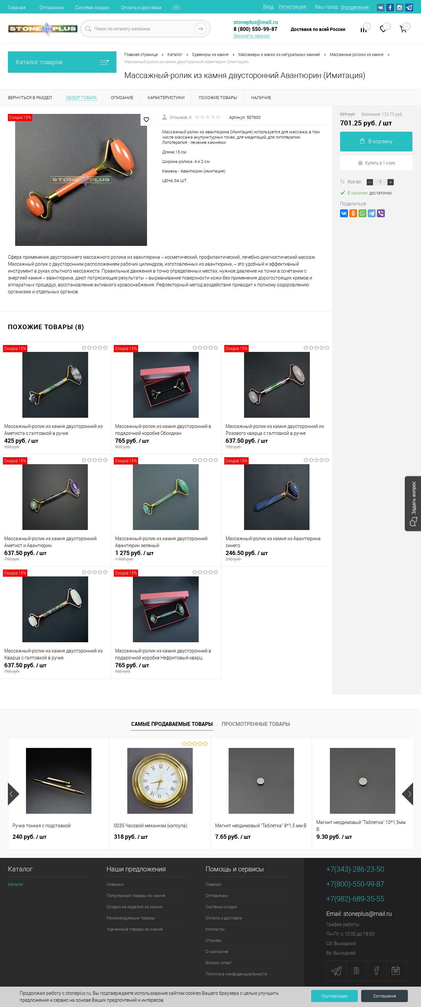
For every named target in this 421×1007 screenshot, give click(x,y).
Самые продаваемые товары (172, 724)
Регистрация (292, 6)
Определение (355, 7)
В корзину (380, 141)
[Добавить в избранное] (146, 120)
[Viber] (381, 213)
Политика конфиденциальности (236, 973)
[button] (413, 503)
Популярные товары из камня (136, 895)
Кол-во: (355, 181)
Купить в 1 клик (380, 162)
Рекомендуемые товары (131, 917)
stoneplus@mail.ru (367, 913)
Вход (268, 6)
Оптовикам (51, 7)
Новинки (115, 884)
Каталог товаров (39, 62)
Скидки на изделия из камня (134, 906)
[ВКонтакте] (344, 213)
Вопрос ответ (219, 962)
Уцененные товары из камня (135, 929)
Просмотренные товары (256, 724)
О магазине (217, 951)
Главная (17, 7)
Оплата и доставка (141, 7)
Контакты (215, 929)
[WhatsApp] (362, 213)
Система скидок (92, 7)
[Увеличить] (81, 180)
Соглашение (384, 996)
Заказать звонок (252, 36)
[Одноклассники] (353, 213)
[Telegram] (372, 213)
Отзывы (214, 940)
